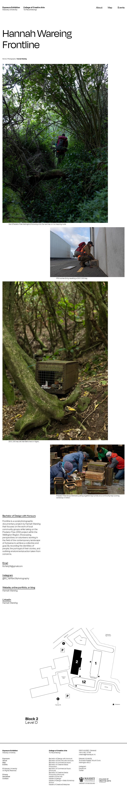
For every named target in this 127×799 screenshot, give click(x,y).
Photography (12, 59)
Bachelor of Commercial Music (60, 762)
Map (110, 7)
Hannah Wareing (10, 590)
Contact (5, 778)
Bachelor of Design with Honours (60, 758)
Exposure (6, 758)
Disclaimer (6, 776)
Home (4, 59)
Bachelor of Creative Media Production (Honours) (58, 773)
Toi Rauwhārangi (34, 8)
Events (121, 7)
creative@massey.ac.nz (87, 754)
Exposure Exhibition (10, 752)
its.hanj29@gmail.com (12, 566)
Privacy (5, 774)
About (99, 7)
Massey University (11, 8)
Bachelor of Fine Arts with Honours (61, 760)
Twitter (81, 770)
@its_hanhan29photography (15, 578)
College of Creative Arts (58, 752)
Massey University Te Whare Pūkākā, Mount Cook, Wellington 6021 (90, 760)
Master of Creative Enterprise (59, 784)
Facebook (82, 768)
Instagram (82, 766)
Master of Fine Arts (55, 776)
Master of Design (55, 778)
